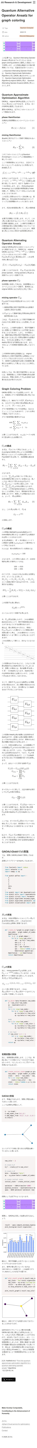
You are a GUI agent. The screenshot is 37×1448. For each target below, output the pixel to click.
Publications (6, 1427)
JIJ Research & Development (16, 2)
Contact (5, 1430)
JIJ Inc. (4, 1421)
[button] (18, 128)
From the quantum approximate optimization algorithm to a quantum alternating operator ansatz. (16, 1364)
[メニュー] (34, 2)
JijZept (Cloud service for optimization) (16, 1424)
